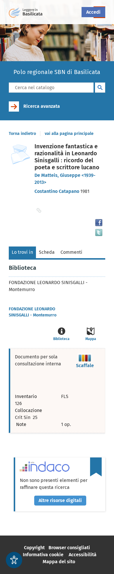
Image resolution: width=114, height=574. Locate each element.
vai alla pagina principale (69, 133)
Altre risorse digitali (60, 500)
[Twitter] (98, 232)
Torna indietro (22, 133)
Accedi (93, 12)
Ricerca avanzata (41, 106)
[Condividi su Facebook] (98, 222)
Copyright (34, 547)
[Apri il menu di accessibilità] (14, 560)
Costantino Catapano (57, 191)
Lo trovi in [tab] (22, 252)
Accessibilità (82, 554)
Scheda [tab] (47, 252)
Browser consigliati (69, 547)
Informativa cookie (43, 554)
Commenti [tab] (71, 252)
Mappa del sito (59, 561)
